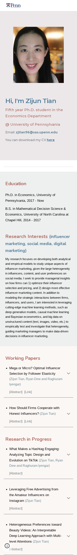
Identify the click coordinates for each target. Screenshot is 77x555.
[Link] (28, 392)
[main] (38, 118)
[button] (68, 373)
